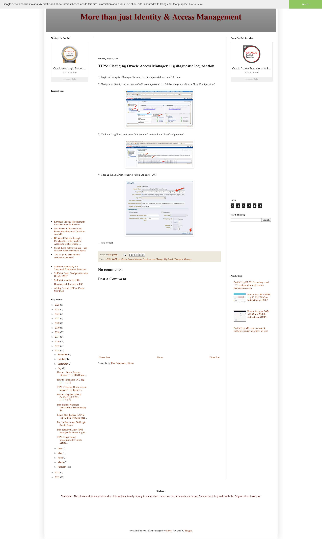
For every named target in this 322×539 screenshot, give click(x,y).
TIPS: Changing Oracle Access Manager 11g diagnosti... (71, 388)
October (62, 359)
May (60, 452)
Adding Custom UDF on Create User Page (69, 289)
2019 (57, 327)
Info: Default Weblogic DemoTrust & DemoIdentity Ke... (71, 407)
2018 (57, 332)
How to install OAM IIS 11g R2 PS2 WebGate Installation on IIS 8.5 (258, 297)
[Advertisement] (159, 44)
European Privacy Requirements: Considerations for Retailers (69, 223)
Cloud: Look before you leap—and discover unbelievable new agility (70, 249)
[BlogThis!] (133, 255)
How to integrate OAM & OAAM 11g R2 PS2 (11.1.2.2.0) (69, 397)
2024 (57, 309)
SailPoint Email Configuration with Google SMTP (71, 275)
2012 (57, 477)
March (61, 462)
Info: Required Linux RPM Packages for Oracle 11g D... (72, 431)
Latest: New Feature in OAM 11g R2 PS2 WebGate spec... (72, 416)
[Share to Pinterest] (143, 255)
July (60, 368)
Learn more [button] (196, 4)
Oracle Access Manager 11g (155, 259)
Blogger (188, 530)
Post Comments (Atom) (122, 363)
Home (160, 357)
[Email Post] (124, 254)
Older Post (215, 357)
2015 (57, 345)
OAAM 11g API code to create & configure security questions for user (251, 330)
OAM (108, 259)
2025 (57, 304)
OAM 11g (116, 259)
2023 (57, 313)
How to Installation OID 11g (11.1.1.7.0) (70, 381)
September (63, 363)
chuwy (168, 530)
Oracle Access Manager (131, 259)
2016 (57, 341)
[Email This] (130, 255)
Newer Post (104, 357)
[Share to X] (137, 255)
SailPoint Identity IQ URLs (67, 280)
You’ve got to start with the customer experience (67, 256)
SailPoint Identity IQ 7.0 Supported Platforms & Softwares (70, 268)
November (63, 354)
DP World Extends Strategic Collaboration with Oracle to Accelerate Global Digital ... (67, 240)
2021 (57, 318)
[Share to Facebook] (140, 255)
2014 (57, 350)
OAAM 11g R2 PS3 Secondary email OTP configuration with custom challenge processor (251, 285)
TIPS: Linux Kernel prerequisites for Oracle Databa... (69, 439)
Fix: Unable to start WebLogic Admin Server (71, 424)
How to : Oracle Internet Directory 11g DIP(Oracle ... (72, 374)
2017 (57, 336)
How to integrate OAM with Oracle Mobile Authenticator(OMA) (258, 314)
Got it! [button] (305, 4)
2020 (57, 323)
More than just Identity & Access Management (160, 16)
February (62, 466)
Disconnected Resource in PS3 (68, 284)
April (60, 457)
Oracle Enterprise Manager (179, 259)
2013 (57, 472)
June (60, 448)
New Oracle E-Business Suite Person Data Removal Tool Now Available (69, 231)
